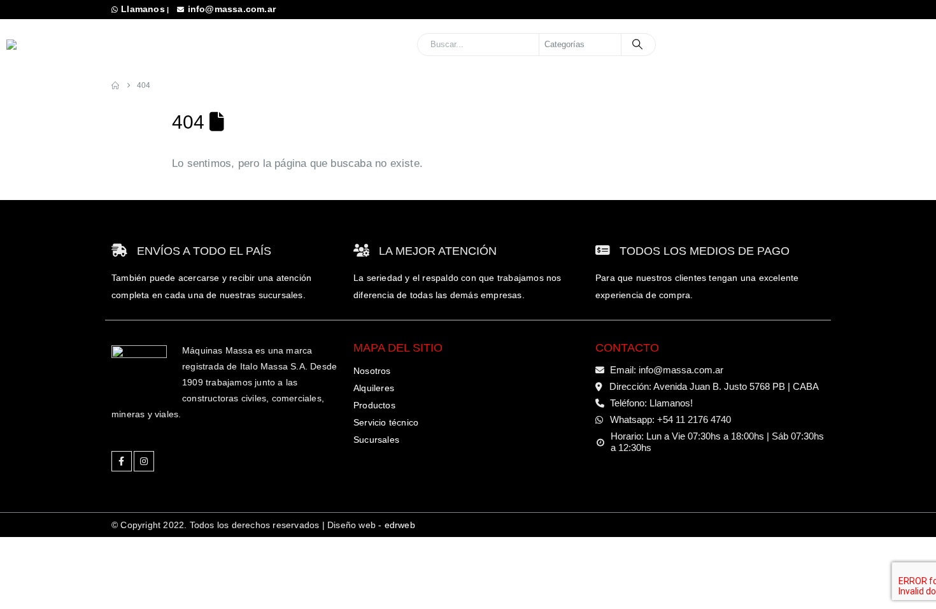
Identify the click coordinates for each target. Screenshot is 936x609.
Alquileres (373, 388)
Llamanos (143, 9)
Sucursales (858, 44)
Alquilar (758, 44)
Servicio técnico (385, 422)
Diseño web (371, 525)
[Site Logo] (89, 44)
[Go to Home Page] (115, 85)
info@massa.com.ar (232, 9)
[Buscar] (637, 44)
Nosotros (372, 371)
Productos (374, 405)
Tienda (686, 44)
